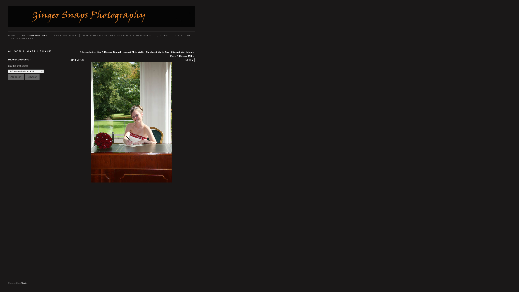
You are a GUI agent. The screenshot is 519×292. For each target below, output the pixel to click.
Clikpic (23, 283)
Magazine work (65, 35)
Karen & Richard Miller (182, 56)
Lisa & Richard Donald (109, 52)
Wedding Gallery (35, 35)
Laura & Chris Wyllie (133, 52)
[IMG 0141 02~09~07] (132, 122)
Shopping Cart (22, 38)
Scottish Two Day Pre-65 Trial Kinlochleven (117, 35)
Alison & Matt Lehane (182, 52)
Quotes (162, 35)
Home (12, 35)
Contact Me (182, 35)
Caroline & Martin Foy (157, 52)
